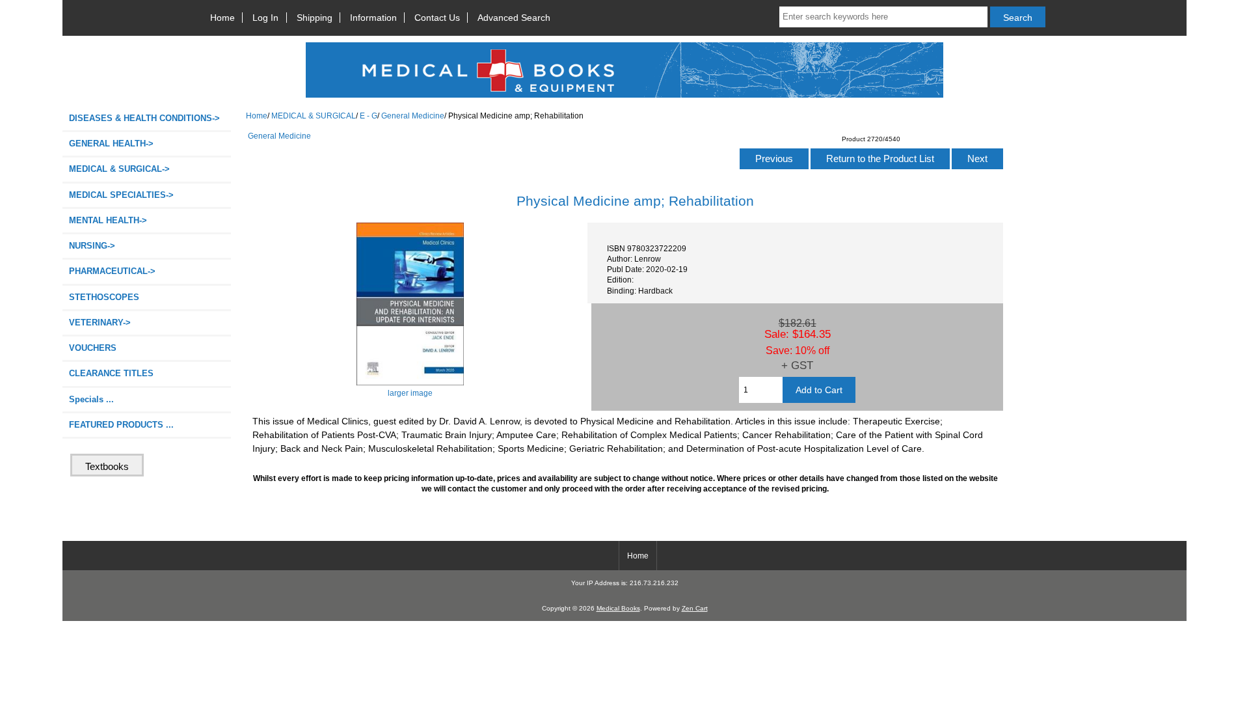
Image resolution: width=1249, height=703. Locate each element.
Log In (265, 17)
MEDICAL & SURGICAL (313, 115)
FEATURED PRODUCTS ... (121, 425)
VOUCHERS (92, 348)
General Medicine (412, 115)
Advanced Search (513, 17)
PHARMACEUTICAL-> (112, 271)
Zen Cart (695, 608)
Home (222, 17)
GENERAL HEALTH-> (111, 143)
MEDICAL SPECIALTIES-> (121, 195)
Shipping (314, 17)
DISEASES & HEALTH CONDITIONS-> (144, 118)
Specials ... (91, 399)
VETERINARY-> (100, 322)
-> (119, 169)
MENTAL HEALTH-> (108, 220)
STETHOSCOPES (104, 297)
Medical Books (618, 608)
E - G (368, 115)
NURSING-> (92, 246)
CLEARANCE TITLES (111, 373)
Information (373, 17)
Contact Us (437, 17)
